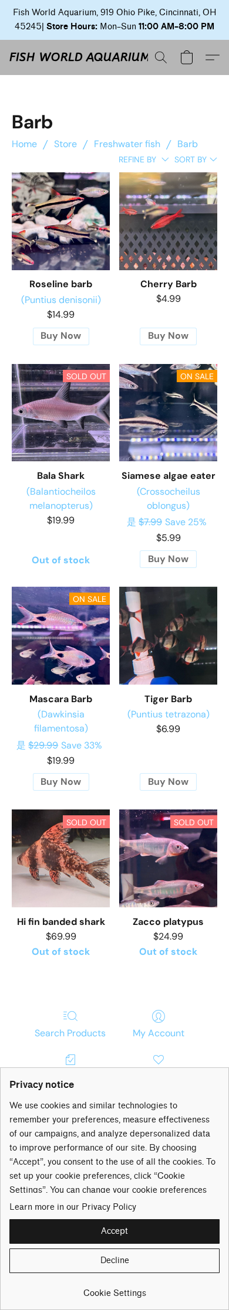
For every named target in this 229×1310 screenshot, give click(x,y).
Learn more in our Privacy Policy (72, 1207)
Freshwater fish (127, 144)
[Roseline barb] (61, 221)
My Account (158, 1033)
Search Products (70, 1033)
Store (65, 144)
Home (24, 144)
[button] (80, 57)
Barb (187, 144)
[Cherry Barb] (168, 221)
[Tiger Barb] (168, 636)
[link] (114, 1289)
